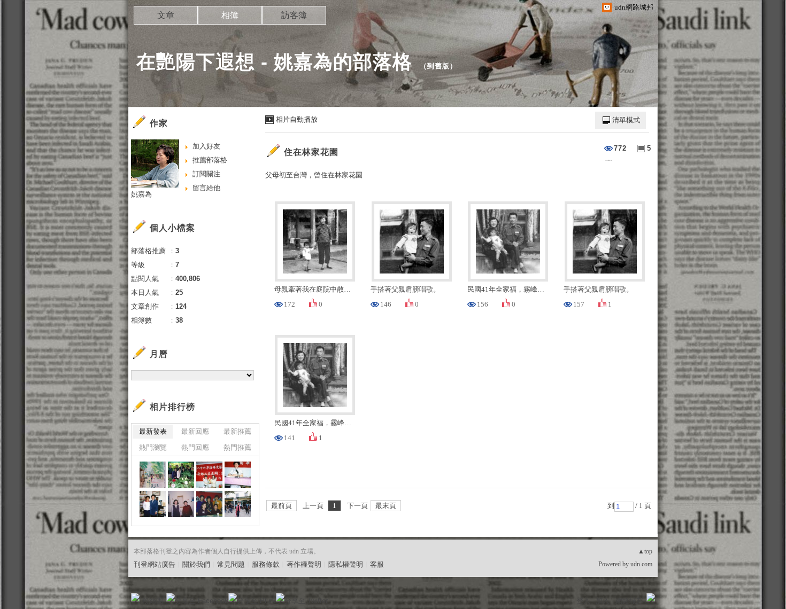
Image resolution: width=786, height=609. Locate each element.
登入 (583, 601)
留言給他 (206, 188)
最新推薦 (237, 431)
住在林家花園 (311, 152)
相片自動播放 (297, 119)
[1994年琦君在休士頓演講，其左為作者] (209, 504)
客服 (377, 564)
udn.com (641, 564)
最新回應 (195, 431)
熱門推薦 (237, 447)
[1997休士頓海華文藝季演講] (209, 475)
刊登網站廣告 (154, 564)
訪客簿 (294, 15)
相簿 (229, 15)
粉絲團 (152, 601)
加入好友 (206, 146)
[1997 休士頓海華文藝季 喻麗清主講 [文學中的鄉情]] (238, 475)
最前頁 (281, 506)
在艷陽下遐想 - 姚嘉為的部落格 (274, 62)
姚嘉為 (141, 194)
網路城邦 (629, 601)
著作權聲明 (304, 564)
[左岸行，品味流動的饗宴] (238, 504)
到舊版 (438, 66)
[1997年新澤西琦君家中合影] (181, 504)
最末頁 (385, 506)
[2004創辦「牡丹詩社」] (181, 475)
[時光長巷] (153, 475)
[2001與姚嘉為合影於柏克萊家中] (153, 504)
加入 (603, 601)
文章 (165, 15)
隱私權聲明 (345, 564)
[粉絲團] (135, 597)
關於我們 (196, 564)
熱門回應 (195, 447)
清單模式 (626, 120)
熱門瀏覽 (153, 447)
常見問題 (231, 564)
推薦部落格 (209, 160)
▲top (645, 551)
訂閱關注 (206, 174)
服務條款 (266, 564)
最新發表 (153, 431)
